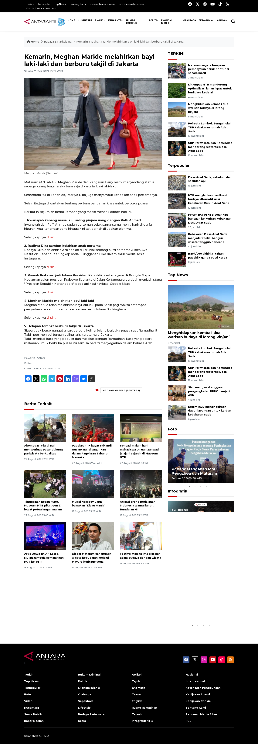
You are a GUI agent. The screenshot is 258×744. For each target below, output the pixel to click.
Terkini (30, 4)
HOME (71, 20)
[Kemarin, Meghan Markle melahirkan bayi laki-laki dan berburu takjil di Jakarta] (201, 306)
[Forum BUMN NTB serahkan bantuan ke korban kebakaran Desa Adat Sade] (177, 220)
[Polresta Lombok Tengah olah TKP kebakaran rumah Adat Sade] (177, 129)
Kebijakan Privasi (198, 694)
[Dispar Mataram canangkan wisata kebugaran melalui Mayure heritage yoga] (93, 535)
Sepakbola (206, 20)
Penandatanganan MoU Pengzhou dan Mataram (194, 471)
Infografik (177, 491)
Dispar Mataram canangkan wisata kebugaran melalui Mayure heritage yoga (91, 557)
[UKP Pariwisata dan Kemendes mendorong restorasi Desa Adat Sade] (177, 148)
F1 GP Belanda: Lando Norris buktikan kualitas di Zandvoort (200, 612)
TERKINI (176, 53)
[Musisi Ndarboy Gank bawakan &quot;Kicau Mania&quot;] (93, 483)
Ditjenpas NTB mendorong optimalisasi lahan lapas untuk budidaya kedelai (210, 88)
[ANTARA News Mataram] (45, 21)
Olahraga (189, 20)
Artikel (136, 674)
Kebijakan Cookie (198, 701)
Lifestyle (84, 707)
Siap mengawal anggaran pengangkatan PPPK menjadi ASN (209, 391)
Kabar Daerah (34, 721)
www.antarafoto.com (131, 4)
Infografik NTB (142, 721)
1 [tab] (189, 486)
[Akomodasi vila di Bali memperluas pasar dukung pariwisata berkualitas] (45, 427)
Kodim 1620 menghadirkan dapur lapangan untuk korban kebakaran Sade (209, 410)
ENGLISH (100, 20)
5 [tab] (212, 486)
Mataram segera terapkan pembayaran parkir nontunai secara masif (208, 69)
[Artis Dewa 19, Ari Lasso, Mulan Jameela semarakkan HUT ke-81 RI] (45, 535)
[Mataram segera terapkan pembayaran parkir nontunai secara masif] (177, 70)
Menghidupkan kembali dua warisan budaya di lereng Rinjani (208, 108)
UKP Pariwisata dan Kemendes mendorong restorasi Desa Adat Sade (210, 147)
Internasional (195, 681)
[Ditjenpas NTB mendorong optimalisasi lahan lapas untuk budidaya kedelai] (177, 90)
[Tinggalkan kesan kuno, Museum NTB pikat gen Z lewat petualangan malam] (45, 483)
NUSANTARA (85, 20)
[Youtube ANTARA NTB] (212, 4)
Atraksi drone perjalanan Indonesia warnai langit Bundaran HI (137, 505)
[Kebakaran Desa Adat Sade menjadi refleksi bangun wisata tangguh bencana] (177, 239)
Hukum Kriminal (131, 21)
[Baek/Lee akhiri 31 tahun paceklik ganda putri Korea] (177, 259)
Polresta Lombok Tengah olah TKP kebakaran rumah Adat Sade (210, 127)
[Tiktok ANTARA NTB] (220, 4)
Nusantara (31, 707)
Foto (172, 429)
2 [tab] (195, 486)
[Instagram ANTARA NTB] (205, 4)
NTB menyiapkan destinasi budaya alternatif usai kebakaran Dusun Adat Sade (208, 199)
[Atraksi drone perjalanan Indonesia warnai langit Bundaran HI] (141, 483)
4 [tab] (206, 486)
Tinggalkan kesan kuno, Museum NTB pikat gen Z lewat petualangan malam (43, 505)
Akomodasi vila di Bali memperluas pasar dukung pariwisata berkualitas (43, 449)
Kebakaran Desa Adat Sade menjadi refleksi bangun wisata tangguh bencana (207, 238)
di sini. (51, 237)
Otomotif (138, 688)
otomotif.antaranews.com (41, 8)
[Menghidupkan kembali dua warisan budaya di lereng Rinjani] (177, 109)
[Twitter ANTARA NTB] (197, 4)
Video (28, 701)
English (137, 701)
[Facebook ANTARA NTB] (190, 4)
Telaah (137, 714)
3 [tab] (201, 486)
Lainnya (221, 20)
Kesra (82, 721)
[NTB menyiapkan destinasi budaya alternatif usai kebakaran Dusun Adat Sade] (177, 201)
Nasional (192, 674)
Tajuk (136, 681)
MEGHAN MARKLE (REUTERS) (121, 390)
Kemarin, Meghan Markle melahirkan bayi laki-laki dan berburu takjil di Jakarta (130, 41)
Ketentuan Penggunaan (203, 688)
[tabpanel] (201, 461)
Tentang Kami (77, 4)
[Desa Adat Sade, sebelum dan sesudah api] (177, 182)
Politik (153, 20)
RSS (188, 721)
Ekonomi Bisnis (166, 21)
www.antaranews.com (103, 4)
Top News (60, 4)
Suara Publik (33, 714)
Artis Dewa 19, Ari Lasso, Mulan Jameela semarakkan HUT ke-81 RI (44, 557)
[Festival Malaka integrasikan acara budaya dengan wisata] (141, 535)
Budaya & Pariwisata (58, 41)
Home (35, 41)
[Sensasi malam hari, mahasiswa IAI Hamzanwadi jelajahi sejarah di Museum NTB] (141, 427)
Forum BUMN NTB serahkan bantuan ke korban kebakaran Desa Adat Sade (210, 218)
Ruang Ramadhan (144, 707)
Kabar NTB (115, 20)
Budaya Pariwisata (91, 714)
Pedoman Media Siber (201, 714)
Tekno (136, 694)
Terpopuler (44, 4)
